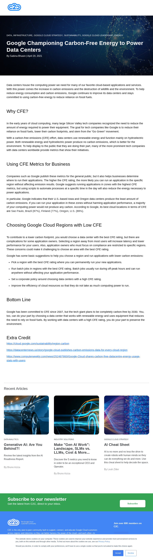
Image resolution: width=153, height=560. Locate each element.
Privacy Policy (104, 542)
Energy (118, 35)
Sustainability (72, 35)
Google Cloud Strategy (48, 35)
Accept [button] (118, 553)
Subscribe (132, 503)
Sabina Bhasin (18, 56)
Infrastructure (22, 35)
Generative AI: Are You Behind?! (23, 447)
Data (9, 35)
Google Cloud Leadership (97, 35)
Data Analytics (11, 439)
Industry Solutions (64, 439)
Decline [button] (131, 553)
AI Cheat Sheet (116, 445)
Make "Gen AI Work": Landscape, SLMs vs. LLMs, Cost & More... (72, 448)
